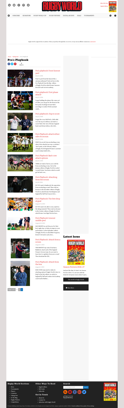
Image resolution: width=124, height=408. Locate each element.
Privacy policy (83, 406)
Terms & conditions (75, 406)
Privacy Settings (90, 406)
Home (9, 56)
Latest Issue (71, 236)
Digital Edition (104, 6)
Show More (70, 288)
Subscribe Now (104, 3)
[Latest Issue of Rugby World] (112, 6)
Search (86, 387)
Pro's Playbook (24, 56)
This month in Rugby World (76, 279)
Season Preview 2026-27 (73, 267)
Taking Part (15, 56)
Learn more (93, 41)
